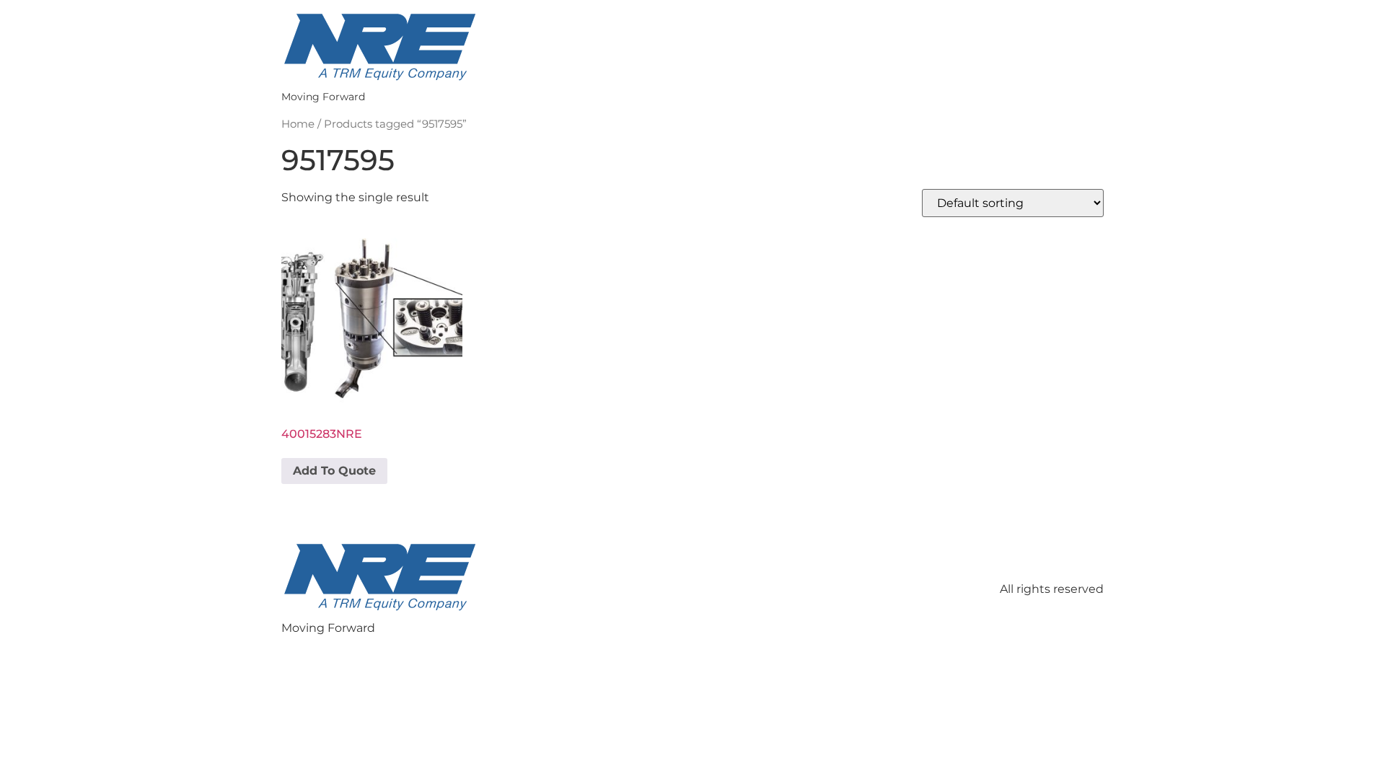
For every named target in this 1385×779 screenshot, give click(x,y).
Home (298, 124)
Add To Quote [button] (334, 470)
